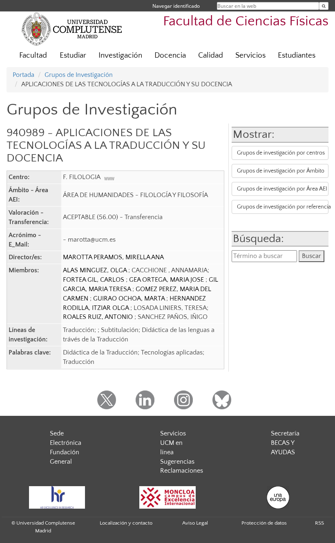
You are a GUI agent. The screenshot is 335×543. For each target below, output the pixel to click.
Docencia (170, 55)
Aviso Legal (195, 523)
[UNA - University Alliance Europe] (278, 497)
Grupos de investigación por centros (281, 153)
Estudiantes (296, 55)
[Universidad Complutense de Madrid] (72, 28)
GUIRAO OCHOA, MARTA (129, 298)
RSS (319, 523)
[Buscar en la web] (323, 6)
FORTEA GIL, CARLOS (94, 279)
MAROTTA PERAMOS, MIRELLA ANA (113, 257)
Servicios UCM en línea (173, 443)
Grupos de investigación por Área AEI (282, 189)
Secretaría (285, 433)
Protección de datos (264, 523)
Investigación (120, 55)
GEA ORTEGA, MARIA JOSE (167, 279)
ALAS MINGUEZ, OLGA (95, 270)
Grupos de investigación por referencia (282, 207)
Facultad (33, 55)
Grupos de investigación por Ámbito (280, 171)
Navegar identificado (176, 5)
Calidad (210, 55)
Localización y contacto (126, 523)
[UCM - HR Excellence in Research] (57, 497)
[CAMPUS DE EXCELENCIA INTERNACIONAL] (167, 497)
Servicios (250, 55)
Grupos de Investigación (79, 75)
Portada (23, 75)
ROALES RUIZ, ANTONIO (98, 317)
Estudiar (73, 55)
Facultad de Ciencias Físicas (245, 21)
